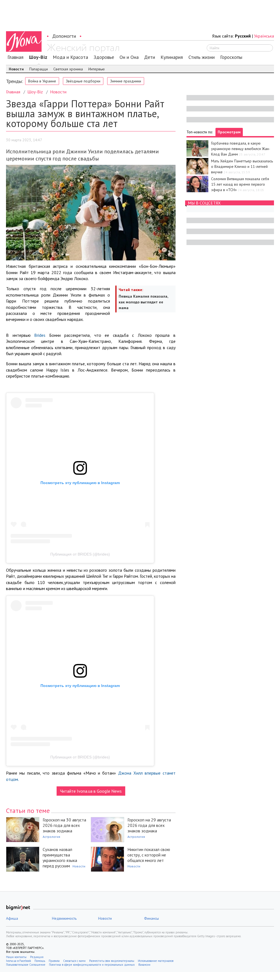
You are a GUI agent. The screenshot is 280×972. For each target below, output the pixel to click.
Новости (16, 69)
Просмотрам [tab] (229, 132)
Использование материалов (155, 961)
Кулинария (172, 57)
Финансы (151, 918)
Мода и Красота (70, 57)
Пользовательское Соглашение (25, 965)
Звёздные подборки (83, 81)
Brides (39, 335)
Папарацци (38, 69)
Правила (54, 961)
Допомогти (64, 36)
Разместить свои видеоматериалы (111, 961)
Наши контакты (16, 957)
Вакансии (144, 965)
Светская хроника (68, 69)
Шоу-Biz (38, 57)
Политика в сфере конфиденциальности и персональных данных (92, 965)
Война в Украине (42, 81)
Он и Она (129, 57)
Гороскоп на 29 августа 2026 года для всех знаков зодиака (149, 825)
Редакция (36, 957)
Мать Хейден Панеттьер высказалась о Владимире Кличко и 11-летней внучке (242, 166)
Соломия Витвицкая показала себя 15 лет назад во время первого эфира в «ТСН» (240, 184)
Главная (15, 57)
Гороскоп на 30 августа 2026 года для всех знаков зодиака (64, 825)
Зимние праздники (125, 81)
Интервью (96, 69)
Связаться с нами (74, 961)
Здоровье (104, 57)
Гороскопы (231, 57)
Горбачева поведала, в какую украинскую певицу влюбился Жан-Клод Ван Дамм (240, 149)
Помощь (39, 961)
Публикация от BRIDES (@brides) (80, 554)
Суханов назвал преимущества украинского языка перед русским (60, 858)
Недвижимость (64, 918)
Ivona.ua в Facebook (18, 961)
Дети (149, 57)
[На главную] (83, 48)
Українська (264, 36)
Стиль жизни (201, 57)
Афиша (12, 918)
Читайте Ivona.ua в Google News (91, 791)
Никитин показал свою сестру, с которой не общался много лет (148, 855)
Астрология (51, 837)
